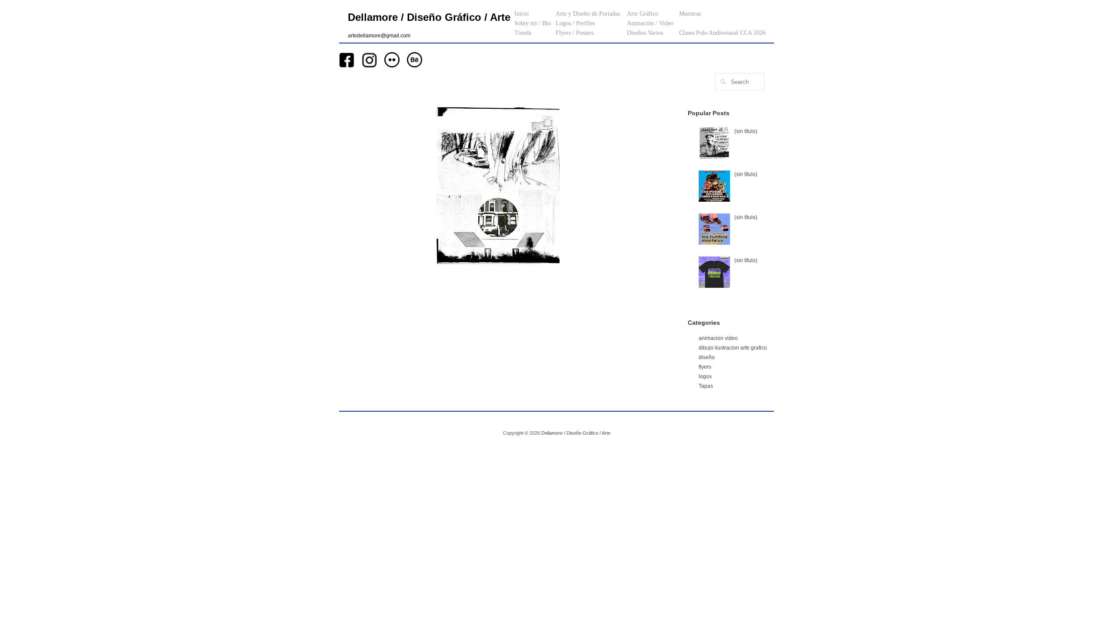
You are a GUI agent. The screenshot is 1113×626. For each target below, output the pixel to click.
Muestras (690, 13)
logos (705, 376)
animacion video (718, 338)
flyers (705, 367)
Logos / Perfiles (575, 23)
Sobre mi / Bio (532, 23)
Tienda (522, 33)
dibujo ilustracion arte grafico (733, 348)
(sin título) (745, 131)
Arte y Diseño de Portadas (588, 13)
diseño (707, 357)
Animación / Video (650, 23)
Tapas (706, 386)
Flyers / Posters (574, 33)
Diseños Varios (645, 33)
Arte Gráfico (642, 13)
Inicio (521, 13)
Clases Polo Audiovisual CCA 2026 (722, 33)
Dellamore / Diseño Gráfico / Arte (429, 17)
